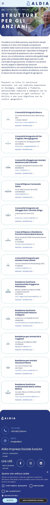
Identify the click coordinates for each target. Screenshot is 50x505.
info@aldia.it (16, 441)
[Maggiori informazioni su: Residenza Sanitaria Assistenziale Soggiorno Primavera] (8, 291)
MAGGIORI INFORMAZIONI (23, 126)
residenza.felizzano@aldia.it (26, 370)
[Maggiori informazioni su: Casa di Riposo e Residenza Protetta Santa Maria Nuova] (8, 239)
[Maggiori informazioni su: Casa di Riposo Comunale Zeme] (8, 190)
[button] (25, 495)
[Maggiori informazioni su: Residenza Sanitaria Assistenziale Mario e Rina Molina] (8, 392)
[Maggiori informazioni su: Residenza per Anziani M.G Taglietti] (8, 343)
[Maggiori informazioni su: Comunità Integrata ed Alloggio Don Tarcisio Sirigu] (8, 214)
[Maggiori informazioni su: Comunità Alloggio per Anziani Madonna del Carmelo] (8, 166)
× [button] (47, 472)
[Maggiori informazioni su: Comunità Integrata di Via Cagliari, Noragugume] (8, 143)
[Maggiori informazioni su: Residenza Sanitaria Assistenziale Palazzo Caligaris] (8, 318)
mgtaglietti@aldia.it (23, 346)
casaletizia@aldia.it (23, 268)
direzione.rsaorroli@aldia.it (26, 218)
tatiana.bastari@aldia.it (25, 244)
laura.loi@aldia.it (22, 170)
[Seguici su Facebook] (20, 463)
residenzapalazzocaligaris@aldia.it (29, 323)
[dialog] (25, 487)
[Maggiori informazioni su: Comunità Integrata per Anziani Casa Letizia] (8, 264)
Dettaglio (12, 482)
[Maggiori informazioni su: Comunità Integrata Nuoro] (8, 119)
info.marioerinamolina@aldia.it (27, 397)
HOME (3, 10)
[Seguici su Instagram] (30, 463)
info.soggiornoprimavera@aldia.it (28, 296)
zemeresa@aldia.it (22, 194)
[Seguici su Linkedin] (41, 463)
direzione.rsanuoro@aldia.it (26, 122)
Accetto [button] (10, 500)
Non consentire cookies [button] (33, 500)
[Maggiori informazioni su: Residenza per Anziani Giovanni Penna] (8, 367)
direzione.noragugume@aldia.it (27, 146)
